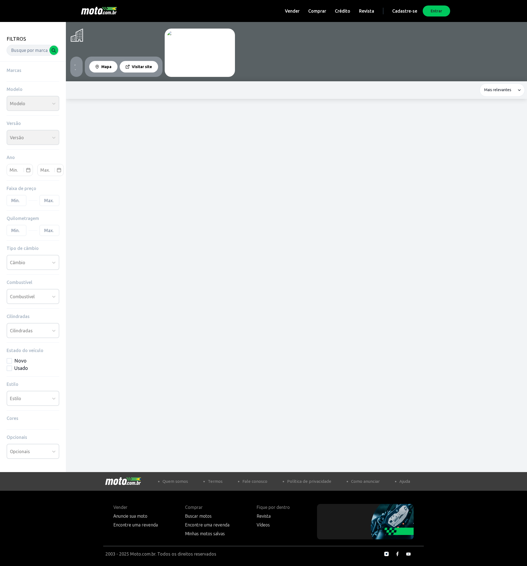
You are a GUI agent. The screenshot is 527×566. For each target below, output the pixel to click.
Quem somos (175, 481)
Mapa (106, 67)
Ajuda (404, 481)
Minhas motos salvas (205, 533)
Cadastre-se (404, 11)
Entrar (436, 11)
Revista (366, 11)
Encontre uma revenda (135, 524)
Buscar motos (198, 516)
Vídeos (263, 524)
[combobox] (33, 50)
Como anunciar (365, 481)
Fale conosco (254, 481)
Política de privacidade (309, 481)
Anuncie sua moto (130, 516)
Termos (215, 481)
